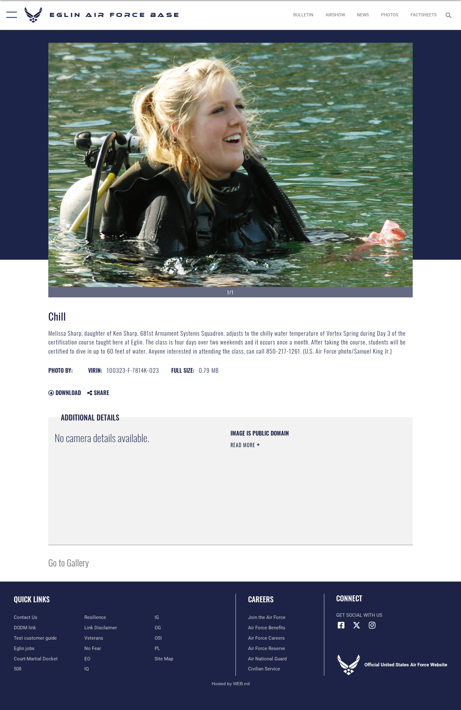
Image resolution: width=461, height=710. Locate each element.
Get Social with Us (359, 615)
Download (67, 392)
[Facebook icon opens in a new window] (341, 625)
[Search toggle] (449, 15)
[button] (10, 15)
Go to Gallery (68, 562)
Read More (243, 445)
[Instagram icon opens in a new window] (372, 625)
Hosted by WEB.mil (231, 683)
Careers (260, 599)
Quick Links (32, 599)
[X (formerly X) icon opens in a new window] (356, 625)
